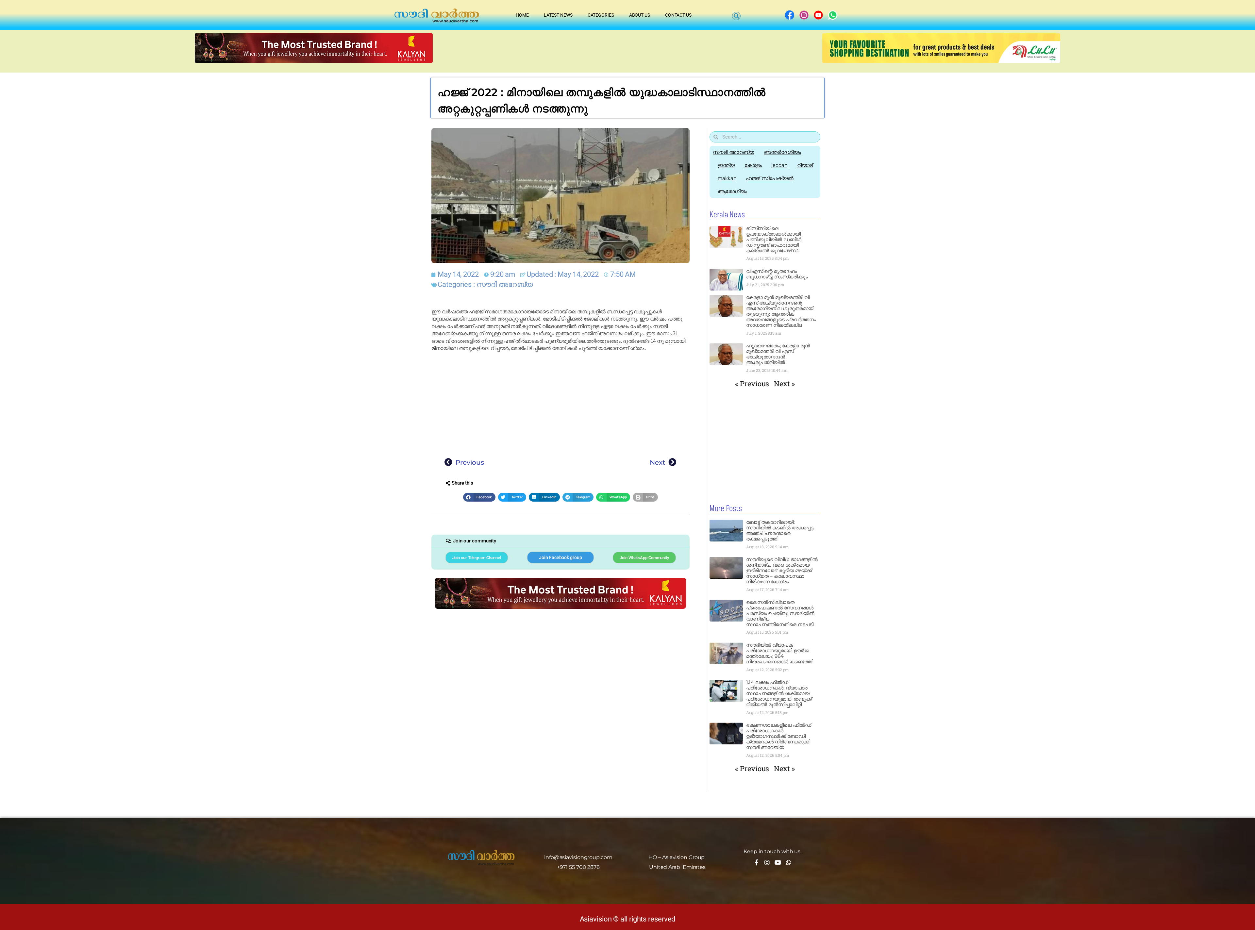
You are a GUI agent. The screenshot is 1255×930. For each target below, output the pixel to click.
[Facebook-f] (756, 862)
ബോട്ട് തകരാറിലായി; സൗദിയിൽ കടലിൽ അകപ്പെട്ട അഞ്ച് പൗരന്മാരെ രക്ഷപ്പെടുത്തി (780, 530)
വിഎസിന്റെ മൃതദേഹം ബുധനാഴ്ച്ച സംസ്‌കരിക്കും (777, 274)
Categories (601, 15)
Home (522, 15)
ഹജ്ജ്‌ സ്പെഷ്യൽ (769, 178)
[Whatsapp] (789, 862)
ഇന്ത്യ (726, 165)
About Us (639, 15)
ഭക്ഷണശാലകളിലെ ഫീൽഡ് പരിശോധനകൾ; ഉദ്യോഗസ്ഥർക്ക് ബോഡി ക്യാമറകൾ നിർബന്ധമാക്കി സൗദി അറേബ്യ (778, 736)
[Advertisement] (560, 403)
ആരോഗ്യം (732, 191)
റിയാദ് (805, 165)
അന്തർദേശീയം (782, 152)
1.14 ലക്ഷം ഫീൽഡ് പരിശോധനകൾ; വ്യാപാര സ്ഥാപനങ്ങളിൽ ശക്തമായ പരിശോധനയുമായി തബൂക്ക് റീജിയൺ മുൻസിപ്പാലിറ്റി (779, 693)
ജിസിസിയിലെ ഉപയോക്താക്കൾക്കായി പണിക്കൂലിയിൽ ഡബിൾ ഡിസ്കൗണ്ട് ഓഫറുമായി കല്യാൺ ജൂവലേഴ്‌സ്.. (773, 239)
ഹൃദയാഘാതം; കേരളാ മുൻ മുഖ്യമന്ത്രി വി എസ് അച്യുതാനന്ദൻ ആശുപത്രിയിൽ (778, 353)
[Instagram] (767, 862)
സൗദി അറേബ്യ (505, 284)
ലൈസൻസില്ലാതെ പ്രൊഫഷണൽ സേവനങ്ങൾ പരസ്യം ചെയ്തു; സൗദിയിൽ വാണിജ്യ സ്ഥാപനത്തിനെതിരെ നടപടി (780, 613)
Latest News (558, 15)
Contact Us (678, 15)
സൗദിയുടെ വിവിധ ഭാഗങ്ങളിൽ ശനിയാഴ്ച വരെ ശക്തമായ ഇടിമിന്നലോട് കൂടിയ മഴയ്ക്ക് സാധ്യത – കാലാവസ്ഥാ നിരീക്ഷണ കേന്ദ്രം (782, 570)
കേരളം (753, 165)
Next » (784, 383)
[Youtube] (778, 862)
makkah (727, 178)
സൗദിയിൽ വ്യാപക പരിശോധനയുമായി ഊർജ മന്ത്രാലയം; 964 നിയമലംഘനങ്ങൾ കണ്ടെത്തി (779, 653)
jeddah (779, 165)
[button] (736, 16)
